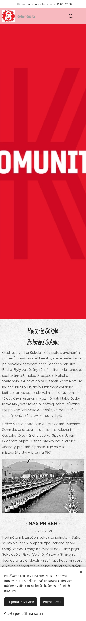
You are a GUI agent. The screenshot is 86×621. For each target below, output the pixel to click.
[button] (71, 16)
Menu (80, 16)
